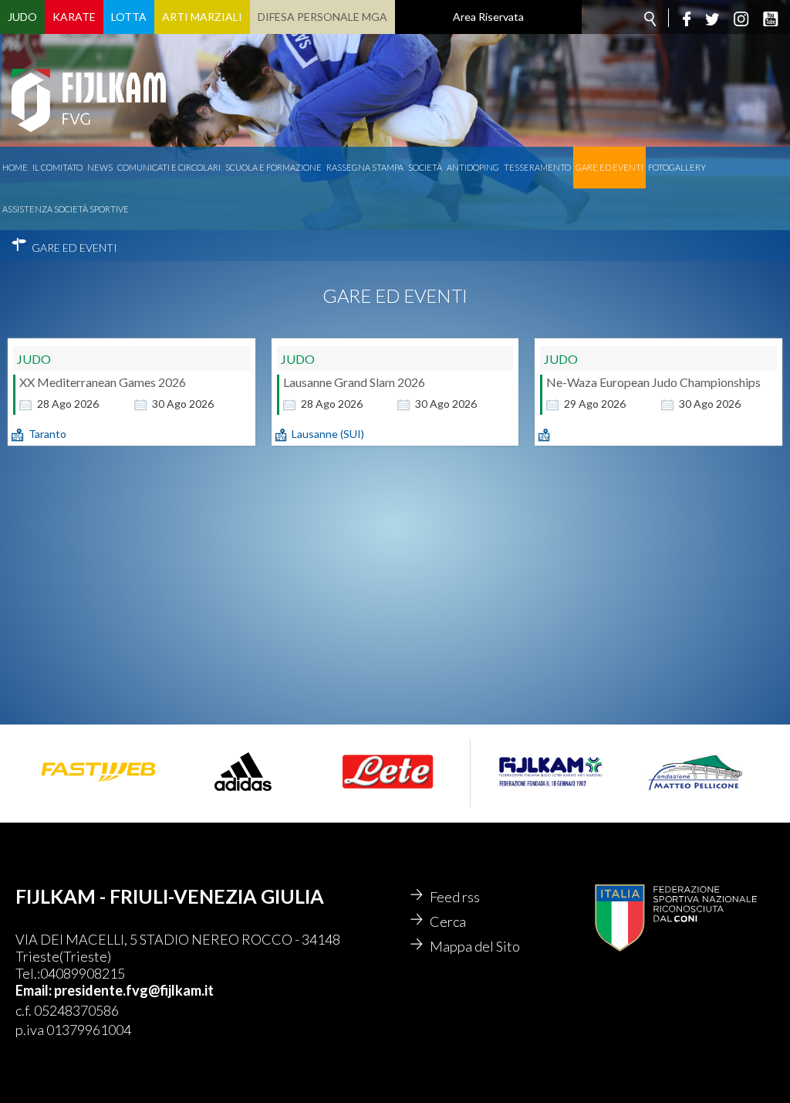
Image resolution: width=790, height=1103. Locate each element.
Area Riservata (488, 16)
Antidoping (473, 167)
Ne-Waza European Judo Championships (653, 382)
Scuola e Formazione (273, 167)
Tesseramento (537, 167)
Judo (22, 16)
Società (425, 167)
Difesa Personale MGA (322, 16)
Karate (74, 16)
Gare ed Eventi (609, 167)
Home (15, 167)
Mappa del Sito (475, 946)
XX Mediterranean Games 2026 (102, 382)
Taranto (47, 433)
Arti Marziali (202, 16)
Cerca (448, 921)
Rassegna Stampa (364, 167)
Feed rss (455, 896)
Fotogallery (677, 167)
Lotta (129, 16)
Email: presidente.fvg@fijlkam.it (114, 990)
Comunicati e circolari (169, 167)
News (100, 167)
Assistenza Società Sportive (65, 209)
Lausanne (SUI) (328, 433)
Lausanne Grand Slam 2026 (354, 382)
